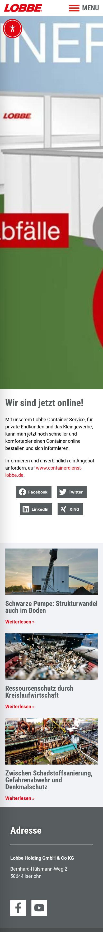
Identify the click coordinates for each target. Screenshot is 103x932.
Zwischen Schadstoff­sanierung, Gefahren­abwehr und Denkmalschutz (48, 780)
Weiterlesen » (20, 622)
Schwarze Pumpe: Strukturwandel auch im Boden (51, 607)
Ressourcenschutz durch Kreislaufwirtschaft (39, 691)
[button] (34, 492)
